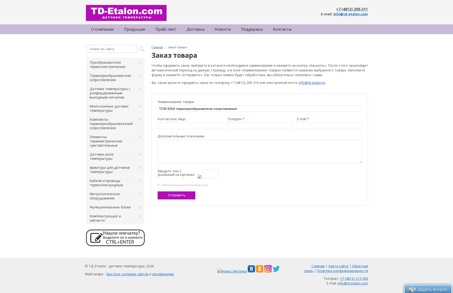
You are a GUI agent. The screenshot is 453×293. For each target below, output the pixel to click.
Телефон (235, 119)
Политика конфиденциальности (342, 270)
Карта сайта (338, 266)
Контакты (282, 29)
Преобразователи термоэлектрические (108, 64)
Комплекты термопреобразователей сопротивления (111, 123)
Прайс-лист (165, 29)
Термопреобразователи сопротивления (110, 77)
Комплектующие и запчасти (105, 218)
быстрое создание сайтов (127, 274)
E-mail (303, 119)
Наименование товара (176, 101)
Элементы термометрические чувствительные (106, 141)
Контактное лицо (172, 119)
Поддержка (252, 29)
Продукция (134, 29)
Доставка (195, 29)
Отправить (176, 195)
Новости (223, 29)
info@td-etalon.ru (312, 82)
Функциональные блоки (110, 207)
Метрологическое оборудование (105, 195)
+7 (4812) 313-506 (354, 278)
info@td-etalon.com (350, 14)
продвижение (163, 274)
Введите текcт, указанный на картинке (176, 173)
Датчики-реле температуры (102, 156)
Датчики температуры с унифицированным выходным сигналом (110, 92)
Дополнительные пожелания (181, 136)
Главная (157, 47)
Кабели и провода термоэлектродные (106, 182)
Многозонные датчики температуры (109, 108)
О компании (102, 29)
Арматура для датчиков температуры (110, 169)
